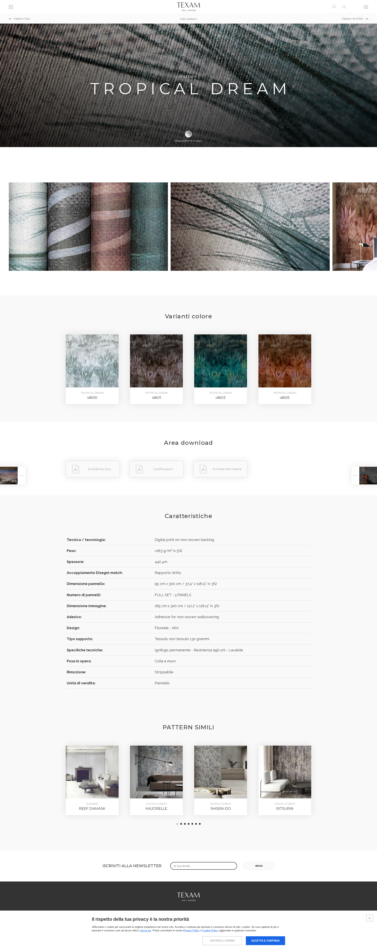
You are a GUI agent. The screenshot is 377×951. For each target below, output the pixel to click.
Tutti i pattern (188, 18)
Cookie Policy (210, 930)
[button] (177, 824)
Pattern (22, 18)
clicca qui (145, 930)
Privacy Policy (191, 930)
